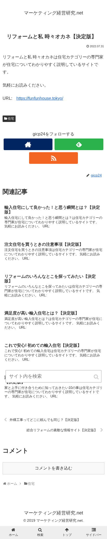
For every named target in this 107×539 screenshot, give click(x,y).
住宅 (11, 118)
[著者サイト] (28, 144)
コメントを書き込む (53, 468)
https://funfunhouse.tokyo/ (39, 98)
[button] (97, 377)
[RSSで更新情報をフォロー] (53, 158)
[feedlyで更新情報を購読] (79, 144)
